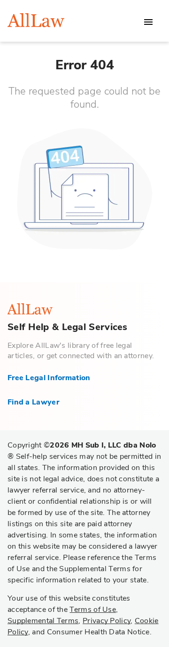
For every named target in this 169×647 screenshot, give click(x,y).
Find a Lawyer (33, 402)
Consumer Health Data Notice (98, 632)
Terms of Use (92, 609)
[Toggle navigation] (148, 22)
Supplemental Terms (43, 621)
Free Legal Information (49, 378)
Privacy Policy (107, 621)
